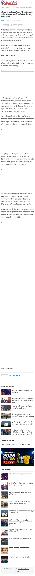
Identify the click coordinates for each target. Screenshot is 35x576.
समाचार (8, 7)
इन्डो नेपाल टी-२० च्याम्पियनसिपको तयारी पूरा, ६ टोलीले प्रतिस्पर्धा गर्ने (22, 423)
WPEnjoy (17, 571)
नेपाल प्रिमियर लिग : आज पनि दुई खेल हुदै (20, 538)
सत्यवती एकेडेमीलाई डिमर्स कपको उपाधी (19, 548)
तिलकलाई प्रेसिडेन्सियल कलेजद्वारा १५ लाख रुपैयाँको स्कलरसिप (20, 530)
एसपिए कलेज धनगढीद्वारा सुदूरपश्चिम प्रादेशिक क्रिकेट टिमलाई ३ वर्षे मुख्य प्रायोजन (22, 400)
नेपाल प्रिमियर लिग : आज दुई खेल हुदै (19, 557)
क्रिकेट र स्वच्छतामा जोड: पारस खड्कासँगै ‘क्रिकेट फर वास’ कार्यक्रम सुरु (23, 416)
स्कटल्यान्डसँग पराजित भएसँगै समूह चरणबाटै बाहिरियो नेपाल (22, 407)
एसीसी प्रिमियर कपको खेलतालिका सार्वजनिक (22, 391)
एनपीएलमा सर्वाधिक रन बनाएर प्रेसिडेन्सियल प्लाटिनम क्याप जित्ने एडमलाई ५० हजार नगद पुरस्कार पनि (22, 432)
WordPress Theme (23, 569)
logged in (13, 444)
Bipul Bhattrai (14, 376)
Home (2, 7)
